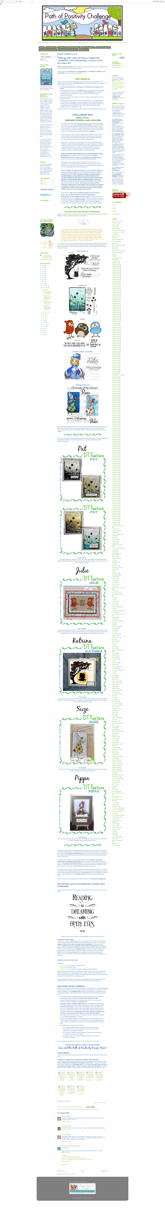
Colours (114, 537)
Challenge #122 (115, 308)
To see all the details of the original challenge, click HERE (118, 88)
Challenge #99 (115, 524)
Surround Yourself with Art (118, 793)
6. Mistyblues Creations (61, 1095)
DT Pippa (114, 582)
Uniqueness (115, 829)
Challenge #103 (115, 270)
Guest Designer (115, 633)
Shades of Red (115, 767)
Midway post (115, 688)
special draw (115, 780)
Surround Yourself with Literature (91, 1109)
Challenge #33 (115, 391)
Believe (113, 243)
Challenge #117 (115, 297)
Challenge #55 (115, 435)
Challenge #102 (115, 268)
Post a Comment (63, 1164)
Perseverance (115, 721)
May (44, 318)
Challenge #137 (115, 340)
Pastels (114, 714)
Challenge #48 (115, 421)
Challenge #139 (115, 343)
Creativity (114, 549)
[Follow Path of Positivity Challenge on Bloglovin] (47, 190)
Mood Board (115, 692)
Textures (114, 802)
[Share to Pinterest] (94, 1107)
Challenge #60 (115, 446)
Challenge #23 (115, 369)
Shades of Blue (115, 760)
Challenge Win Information (48, 50)
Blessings (114, 247)
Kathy (114, 208)
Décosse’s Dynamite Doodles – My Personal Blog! (73, 1158)
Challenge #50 (115, 426)
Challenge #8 (115, 485)
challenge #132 (115, 329)
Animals (114, 234)
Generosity (114, 617)
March (44, 322)
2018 (43, 281)
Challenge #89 (115, 503)
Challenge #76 (115, 478)
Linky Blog (102, 1102)
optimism (114, 712)
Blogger (90, 1197)
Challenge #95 (115, 516)
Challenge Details (73, 47)
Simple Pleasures (116, 776)
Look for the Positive (117, 670)
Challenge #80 (115, 487)
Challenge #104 (115, 272)
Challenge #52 (64, 1109)
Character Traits (116, 530)
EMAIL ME (81, 1041)
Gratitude (114, 630)
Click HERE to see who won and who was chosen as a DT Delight (118, 82)
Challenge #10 (115, 262)
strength (114, 785)
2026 (43, 265)
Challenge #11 (115, 283)
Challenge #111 (115, 286)
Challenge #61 (115, 448)
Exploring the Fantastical (117, 594)
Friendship (114, 612)
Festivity (114, 605)
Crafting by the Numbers (117, 544)
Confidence (114, 541)
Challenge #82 (115, 490)
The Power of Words (117, 809)
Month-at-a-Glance (88, 47)
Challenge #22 (115, 367)
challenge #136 (115, 338)
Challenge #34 (115, 393)
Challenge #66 (115, 457)
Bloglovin (114, 248)
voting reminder (115, 836)
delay (113, 560)
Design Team (84, 50)
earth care (114, 586)
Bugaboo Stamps (116, 252)
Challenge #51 (115, 428)
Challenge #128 (115, 319)
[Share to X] (90, 1107)
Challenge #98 (115, 522)
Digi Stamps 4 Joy (116, 567)
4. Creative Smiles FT (90, 1080)
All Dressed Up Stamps (117, 230)
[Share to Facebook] (92, 1107)
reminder (114, 740)
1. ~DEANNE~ (62, 1080)
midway (114, 686)
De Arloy (62, 967)
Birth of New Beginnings (117, 245)
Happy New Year (116, 637)
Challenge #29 (115, 382)
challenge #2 (115, 362)
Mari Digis (114, 677)
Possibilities (114, 729)
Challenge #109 (115, 281)
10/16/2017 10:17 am (66, 1141)
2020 (43, 277)
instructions (114, 655)
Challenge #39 (115, 402)
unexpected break (116, 827)
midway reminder (116, 690)
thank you (114, 804)
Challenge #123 (115, 310)
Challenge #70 (115, 467)
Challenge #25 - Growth (117, 375)
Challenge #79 (115, 483)
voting (113, 834)
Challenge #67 (115, 459)
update (113, 831)
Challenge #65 (115, 456)
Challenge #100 (115, 264)
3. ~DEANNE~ (80, 1080)
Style (113, 787)
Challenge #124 (115, 312)
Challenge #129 (115, 321)
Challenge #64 (115, 454)
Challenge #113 (115, 290)
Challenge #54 (115, 433)
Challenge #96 (115, 518)
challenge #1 (115, 261)
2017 (43, 283)
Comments (44, 183)
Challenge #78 (115, 481)
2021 (43, 275)
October (45, 289)
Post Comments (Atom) (69, 1174)
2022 (43, 273)
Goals (113, 622)
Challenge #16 (115, 354)
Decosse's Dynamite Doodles (69, 1145)
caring (113, 256)
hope (113, 644)
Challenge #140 (115, 347)
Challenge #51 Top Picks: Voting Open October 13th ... (48, 302)
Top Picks (114, 823)
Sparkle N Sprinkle (77, 214)
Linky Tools (96, 1102)
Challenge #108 (115, 279)
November (45, 287)
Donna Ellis (64, 1116)
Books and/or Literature (117, 250)
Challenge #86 (115, 498)
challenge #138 (115, 341)
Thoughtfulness (115, 817)
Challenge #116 (115, 296)
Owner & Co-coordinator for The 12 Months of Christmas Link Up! (77, 1159)
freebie (113, 608)
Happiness (114, 635)
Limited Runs (115, 668)
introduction (114, 657)
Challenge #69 (115, 463)
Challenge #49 (115, 422)
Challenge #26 (115, 376)
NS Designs (115, 706)
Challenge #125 (115, 314)
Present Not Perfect (116, 731)
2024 (43, 269)
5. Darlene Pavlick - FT (99, 1081)
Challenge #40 (115, 406)
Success (114, 789)
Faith (113, 597)
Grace (113, 624)
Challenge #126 (115, 316)
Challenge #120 (115, 305)
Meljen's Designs (116, 681)
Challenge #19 (115, 360)
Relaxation (114, 738)
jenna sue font (115, 659)
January (45, 326)
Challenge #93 (115, 513)
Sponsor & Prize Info (103, 47)
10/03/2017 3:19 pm (66, 1129)
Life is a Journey (116, 666)
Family (113, 599)
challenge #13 (115, 323)
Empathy (114, 590)
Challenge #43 (115, 411)
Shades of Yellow (116, 769)
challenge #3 (115, 384)
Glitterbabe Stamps (116, 620)
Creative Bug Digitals (117, 547)
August (44, 314)
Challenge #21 (115, 365)
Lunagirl (114, 675)
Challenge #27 (115, 378)
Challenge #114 (115, 292)
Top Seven (114, 825)
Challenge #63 (115, 452)
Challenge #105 (115, 273)
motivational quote (116, 693)
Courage (114, 543)
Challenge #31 (115, 388)
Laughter (114, 664)
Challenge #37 (115, 399)
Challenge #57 (115, 439)
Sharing (114, 773)
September (45, 312)
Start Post (114, 784)
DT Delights (115, 573)
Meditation (114, 679)
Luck (113, 673)
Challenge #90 (115, 507)
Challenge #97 (115, 520)
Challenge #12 (115, 303)
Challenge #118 (115, 299)
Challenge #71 (115, 468)
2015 (43, 330)
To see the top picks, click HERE (118, 85)
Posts (43, 180)
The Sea (114, 813)
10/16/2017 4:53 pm (66, 1161)
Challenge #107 (115, 277)
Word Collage (115, 845)
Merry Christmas (116, 682)
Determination (115, 565)
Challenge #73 (115, 472)
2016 (43, 328)
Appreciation (115, 235)
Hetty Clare (114, 641)
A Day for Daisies (116, 221)
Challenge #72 (115, 470)
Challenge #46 (115, 417)
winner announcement (117, 840)
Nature (113, 697)
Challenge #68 (115, 461)
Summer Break (115, 791)
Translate (46, 60)
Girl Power (114, 619)
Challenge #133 (115, 332)
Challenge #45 (115, 415)
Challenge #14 (115, 345)
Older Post (104, 1171)
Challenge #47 (115, 419)
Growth (114, 632)
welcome (114, 838)
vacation (114, 833)
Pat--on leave (116, 214)
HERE (105, 83)
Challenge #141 (115, 349)
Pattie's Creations (116, 717)
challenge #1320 (116, 330)
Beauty (113, 237)
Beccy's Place (115, 241)
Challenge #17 (115, 356)
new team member (116, 704)
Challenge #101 (115, 266)
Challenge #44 (115, 413)
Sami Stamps (115, 747)
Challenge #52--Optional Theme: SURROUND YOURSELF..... (47, 297)
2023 (43, 271)
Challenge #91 (115, 509)
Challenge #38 (115, 400)
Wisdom (114, 843)
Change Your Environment (118, 525)
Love (113, 671)
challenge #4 (115, 404)
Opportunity (115, 710)
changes (114, 528)
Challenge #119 (115, 301)
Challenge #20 (115, 364)
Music (113, 695)
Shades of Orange (116, 763)
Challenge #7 (115, 465)
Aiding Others (115, 228)
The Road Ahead (116, 811)
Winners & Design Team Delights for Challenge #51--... (47, 292)
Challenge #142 (115, 351)
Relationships (115, 736)
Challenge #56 (115, 437)
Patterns (114, 716)
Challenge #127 (115, 318)
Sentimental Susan (116, 756)
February (45, 324)
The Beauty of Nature (117, 808)
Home (42, 47)
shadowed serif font (116, 771)
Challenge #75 (115, 476)
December (45, 285)
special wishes (115, 782)
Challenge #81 (115, 489)
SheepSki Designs (116, 774)
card (113, 254)
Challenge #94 (115, 514)
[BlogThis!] (89, 1107)
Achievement (115, 223)
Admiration (114, 224)
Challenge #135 (115, 336)
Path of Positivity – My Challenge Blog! (70, 1156)
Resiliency (114, 742)
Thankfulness (115, 806)
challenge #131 (115, 327)
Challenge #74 (115, 474)
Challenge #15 (115, 353)
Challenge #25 (115, 373)
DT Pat (113, 580)
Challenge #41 (115, 408)
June (44, 316)
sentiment (114, 754)
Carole (114, 205)
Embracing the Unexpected (118, 587)
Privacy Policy (50, 47)
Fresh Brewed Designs (117, 610)
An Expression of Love (117, 232)
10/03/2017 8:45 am (66, 1121)
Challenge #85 (115, 496)
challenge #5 (115, 424)
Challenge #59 (115, 443)
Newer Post (61, 1171)
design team (115, 562)
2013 (43, 334)
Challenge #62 (115, 450)
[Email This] (87, 1107)
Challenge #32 (115, 389)
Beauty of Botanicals (117, 239)
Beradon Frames (64, 969)
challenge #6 (115, 445)
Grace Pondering (116, 626)
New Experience (116, 703)
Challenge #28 (115, 380)
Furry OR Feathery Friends (118, 614)
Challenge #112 (115, 288)
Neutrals (114, 699)
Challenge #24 (115, 371)
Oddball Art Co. (115, 708)
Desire (113, 563)
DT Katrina (114, 576)
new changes (115, 701)
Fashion (114, 603)
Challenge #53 (115, 432)
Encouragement (115, 592)
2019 (43, 279)
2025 (43, 267)
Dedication (114, 556)
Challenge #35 (115, 395)
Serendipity (114, 758)
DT (113, 571)
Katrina (114, 211)
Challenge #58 (115, 441)
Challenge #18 (115, 358)
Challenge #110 (115, 284)
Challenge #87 (115, 500)
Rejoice (114, 735)
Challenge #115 (115, 294)
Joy (113, 660)
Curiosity (114, 551)
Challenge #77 (115, 479)
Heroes (114, 639)
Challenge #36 (115, 397)
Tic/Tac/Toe (115, 819)
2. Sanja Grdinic (71, 1080)
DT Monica (114, 578)
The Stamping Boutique (117, 815)
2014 (43, 332)
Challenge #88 (115, 502)
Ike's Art (114, 646)
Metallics (114, 684)
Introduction (62, 47)
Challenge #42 (115, 410)
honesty (114, 643)
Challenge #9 (115, 505)
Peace (113, 719)
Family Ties (114, 601)
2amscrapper (65, 1126)
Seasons (114, 750)
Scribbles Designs (116, 749)
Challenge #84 (115, 494)
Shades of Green (116, 761)
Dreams (114, 569)
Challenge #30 (115, 386)
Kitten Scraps (115, 662)
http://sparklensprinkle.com (86, 240)
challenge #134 (115, 334)
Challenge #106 (115, 275)
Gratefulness (115, 628)
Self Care (114, 752)
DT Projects (115, 584)
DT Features (71, 1109)
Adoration (114, 226)
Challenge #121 (115, 307)
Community (114, 539)
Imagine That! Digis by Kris (118, 650)
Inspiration (114, 653)
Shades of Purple (116, 765)
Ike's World (114, 648)
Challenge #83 (115, 492)
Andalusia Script (64, 965)
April (44, 320)
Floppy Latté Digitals (116, 606)
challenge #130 (115, 325)
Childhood (114, 532)
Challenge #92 (115, 511)
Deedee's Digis (115, 558)
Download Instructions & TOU (68, 50)
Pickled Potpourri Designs (118, 723)
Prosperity (114, 733)
